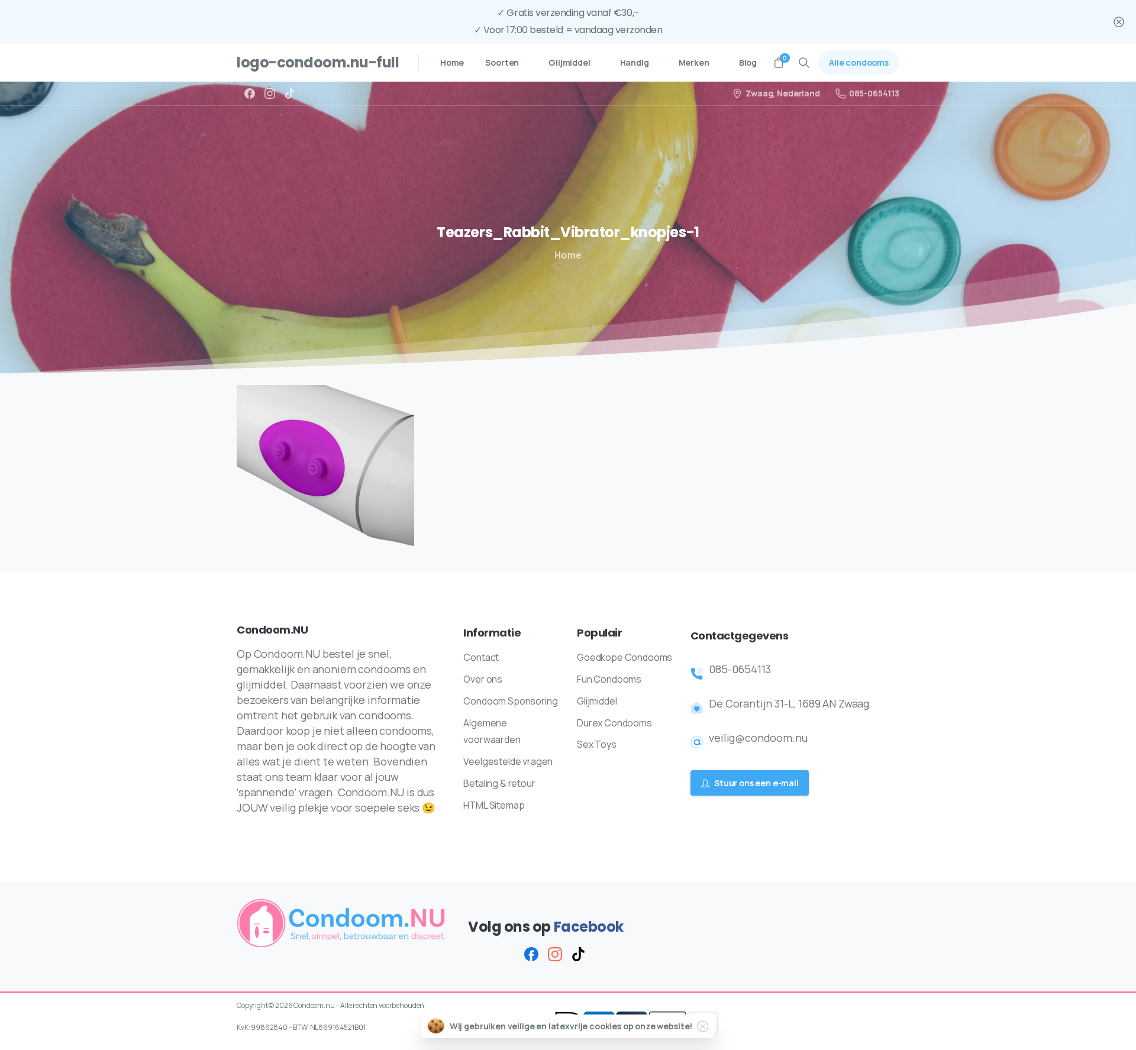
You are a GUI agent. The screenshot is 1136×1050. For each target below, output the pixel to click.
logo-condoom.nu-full (318, 62)
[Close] (1119, 22)
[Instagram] (270, 93)
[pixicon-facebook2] (531, 954)
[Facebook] (250, 93)
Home (567, 254)
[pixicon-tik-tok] (578, 954)
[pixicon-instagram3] (555, 954)
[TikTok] (290, 93)
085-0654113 (874, 93)
